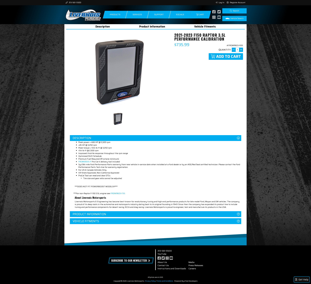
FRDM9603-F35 (118, 193)
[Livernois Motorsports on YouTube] (219, 17)
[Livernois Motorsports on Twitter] (219, 12)
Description (102, 26)
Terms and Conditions (165, 281)
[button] (234, 10)
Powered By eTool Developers (186, 281)
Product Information (152, 26)
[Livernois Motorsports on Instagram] (214, 17)
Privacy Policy (150, 281)
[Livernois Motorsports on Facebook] (214, 12)
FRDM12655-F (84, 161)
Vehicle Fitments (205, 26)
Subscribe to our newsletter (129, 260)
